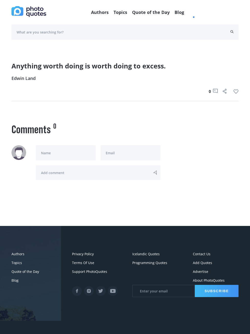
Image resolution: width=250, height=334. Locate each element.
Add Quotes (202, 262)
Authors (100, 12)
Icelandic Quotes (146, 254)
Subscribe (217, 291)
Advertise (200, 271)
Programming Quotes (149, 262)
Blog (179, 12)
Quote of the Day (151, 12)
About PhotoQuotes (209, 280)
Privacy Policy (83, 254)
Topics (120, 12)
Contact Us (201, 254)
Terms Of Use (83, 262)
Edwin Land (23, 78)
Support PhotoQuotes (89, 271)
